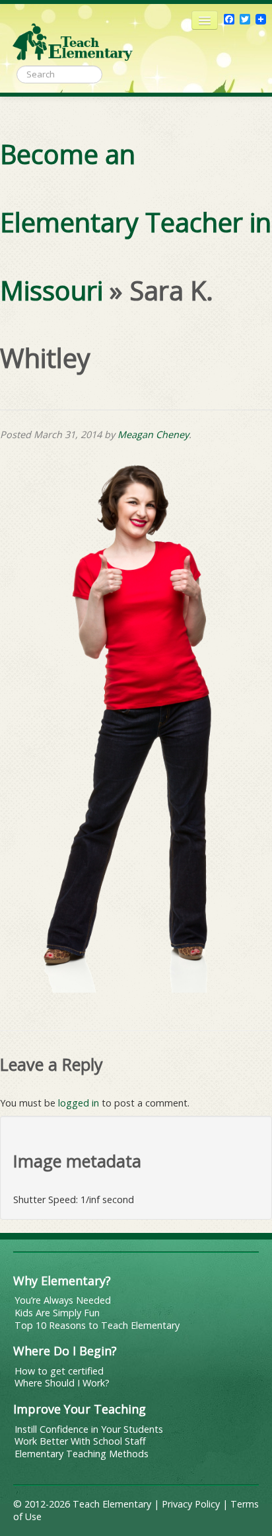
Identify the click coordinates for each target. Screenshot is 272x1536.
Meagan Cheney (153, 434)
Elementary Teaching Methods (82, 1453)
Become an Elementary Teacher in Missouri (135, 222)
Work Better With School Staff (80, 1441)
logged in (78, 1103)
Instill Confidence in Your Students (89, 1429)
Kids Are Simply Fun (57, 1312)
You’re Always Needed (63, 1300)
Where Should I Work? (62, 1383)
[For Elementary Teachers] (72, 36)
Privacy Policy (191, 1504)
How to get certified (59, 1371)
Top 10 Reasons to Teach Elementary (97, 1325)
